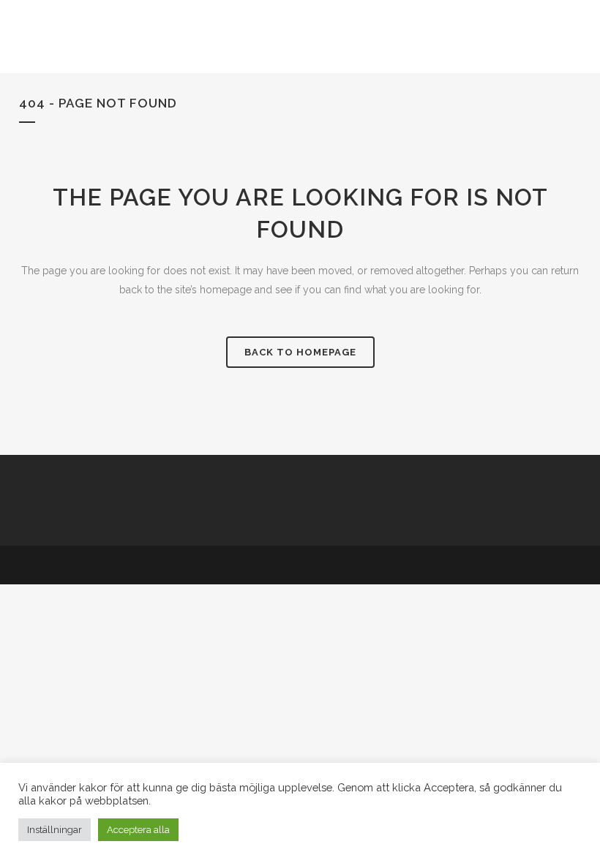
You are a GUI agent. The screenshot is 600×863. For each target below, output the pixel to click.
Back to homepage (300, 352)
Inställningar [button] (54, 829)
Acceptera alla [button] (138, 829)
